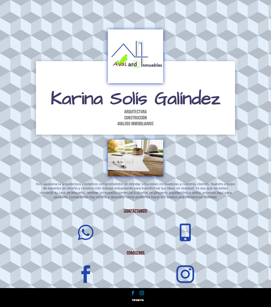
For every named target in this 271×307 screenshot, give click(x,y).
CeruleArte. (138, 300)
